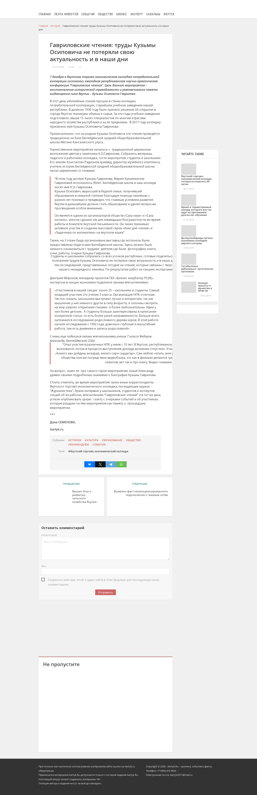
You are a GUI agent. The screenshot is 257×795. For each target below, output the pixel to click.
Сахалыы (153, 14)
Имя (43, 566)
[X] (100, 464)
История (74, 440)
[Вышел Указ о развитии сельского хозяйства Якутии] (56, 497)
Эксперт (136, 14)
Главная (45, 14)
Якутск (169, 14)
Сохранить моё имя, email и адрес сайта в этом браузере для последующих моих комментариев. (103, 580)
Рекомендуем (78, 444)
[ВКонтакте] (89, 464)
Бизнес (121, 14)
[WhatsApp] (121, 464)
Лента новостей (66, 14)
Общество (105, 14)
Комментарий (49, 535)
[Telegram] (111, 464)
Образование (112, 440)
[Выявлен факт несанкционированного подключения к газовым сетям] (127, 504)
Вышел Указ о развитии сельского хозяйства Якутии (84, 497)
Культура (91, 440)
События (88, 14)
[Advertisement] (106, 627)
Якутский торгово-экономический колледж (99, 451)
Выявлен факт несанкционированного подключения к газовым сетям (141, 493)
